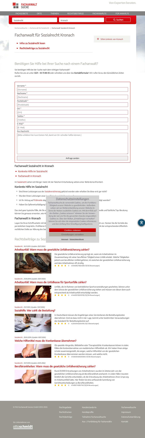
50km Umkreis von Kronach (111, 39)
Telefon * (21, 116)
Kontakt (124, 421)
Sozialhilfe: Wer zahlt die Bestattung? (35, 310)
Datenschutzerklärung (130, 417)
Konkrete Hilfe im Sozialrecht (32, 171)
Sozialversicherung (53, 191)
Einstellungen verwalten (72, 234)
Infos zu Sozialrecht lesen (32, 43)
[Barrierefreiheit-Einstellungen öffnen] (141, 222)
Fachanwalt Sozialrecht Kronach (63, 28)
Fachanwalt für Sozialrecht (39, 28)
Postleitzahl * (22, 101)
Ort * (19, 108)
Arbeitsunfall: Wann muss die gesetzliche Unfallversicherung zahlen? (52, 249)
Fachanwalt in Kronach (29, 176)
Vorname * (21, 85)
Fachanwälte (99, 13)
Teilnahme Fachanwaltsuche (94, 417)
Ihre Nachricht (23, 131)
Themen (55, 13)
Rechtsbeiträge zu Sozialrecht (34, 48)
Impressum (126, 412)
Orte (39, 13)
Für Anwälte (122, 13)
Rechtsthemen (65, 412)
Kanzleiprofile (88, 412)
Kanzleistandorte (89, 407)
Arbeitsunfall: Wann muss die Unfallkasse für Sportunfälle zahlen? (50, 282)
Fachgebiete (22, 13)
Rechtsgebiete (65, 407)
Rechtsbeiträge (75, 13)
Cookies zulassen (72, 230)
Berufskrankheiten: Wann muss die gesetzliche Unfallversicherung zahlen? (55, 366)
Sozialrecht (22, 182)
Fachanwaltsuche (21, 28)
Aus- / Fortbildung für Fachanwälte (97, 421)
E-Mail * (20, 123)
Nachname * (22, 93)
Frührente (38, 200)
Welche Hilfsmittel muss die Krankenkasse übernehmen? (45, 340)
